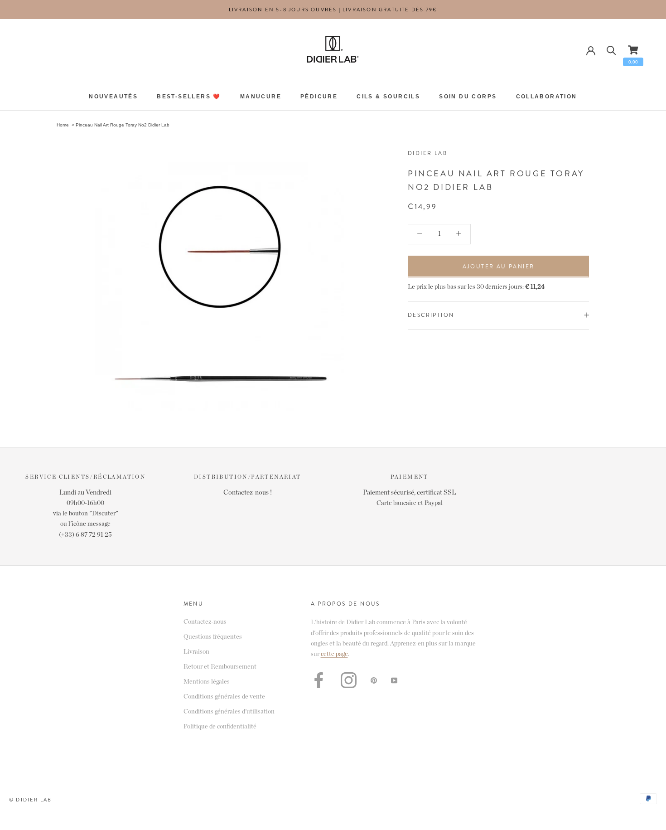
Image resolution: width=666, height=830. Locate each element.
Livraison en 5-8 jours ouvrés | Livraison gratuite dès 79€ (333, 9)
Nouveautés (113, 97)
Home (63, 124)
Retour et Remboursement (219, 667)
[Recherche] (611, 49)
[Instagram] (349, 680)
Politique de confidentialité (219, 726)
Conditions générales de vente (224, 697)
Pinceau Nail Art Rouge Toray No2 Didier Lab (122, 124)
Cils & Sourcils (388, 97)
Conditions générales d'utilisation (229, 712)
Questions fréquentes (212, 637)
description (431, 315)
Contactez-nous (205, 622)
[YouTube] (394, 680)
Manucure (260, 97)
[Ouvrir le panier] (633, 50)
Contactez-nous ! (247, 492)
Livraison (196, 652)
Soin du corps (468, 97)
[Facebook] (319, 680)
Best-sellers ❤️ (189, 97)
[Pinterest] (374, 680)
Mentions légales (206, 682)
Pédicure (319, 97)
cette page (334, 654)
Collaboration (546, 97)
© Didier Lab (30, 799)
